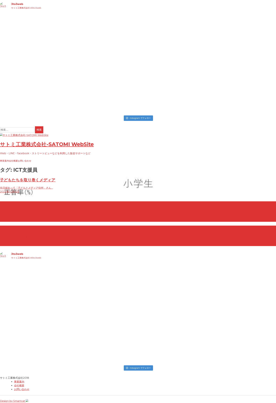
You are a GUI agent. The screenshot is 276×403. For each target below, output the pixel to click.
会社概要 (13, 160)
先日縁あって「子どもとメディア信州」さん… (26, 187)
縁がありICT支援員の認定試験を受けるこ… (25, 236)
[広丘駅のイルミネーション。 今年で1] (34, 69)
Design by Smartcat (13, 401)
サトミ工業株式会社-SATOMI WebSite (47, 144)
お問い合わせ (24, 160)
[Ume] (34, 111)
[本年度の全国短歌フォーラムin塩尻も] (173, 76)
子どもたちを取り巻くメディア (27, 180)
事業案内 (4, 160)
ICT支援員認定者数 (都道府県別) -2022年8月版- (42, 204)
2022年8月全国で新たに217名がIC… (21, 212)
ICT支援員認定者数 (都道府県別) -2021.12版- (39, 228)
